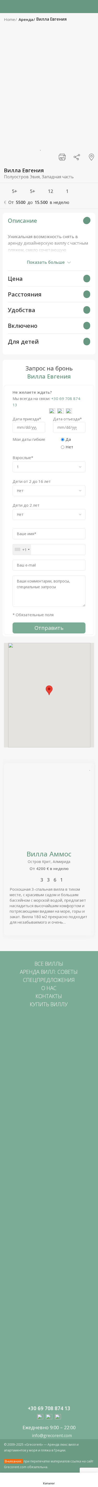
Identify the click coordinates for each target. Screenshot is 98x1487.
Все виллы (48, 963)
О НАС (48, 988)
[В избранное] (40, 147)
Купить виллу (49, 1004)
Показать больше (46, 262)
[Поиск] (92, 6)
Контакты (49, 996)
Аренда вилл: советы (49, 971)
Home (10, 19)
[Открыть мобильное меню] (6, 6)
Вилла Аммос (49, 854)
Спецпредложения (49, 979)
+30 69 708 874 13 (49, 1408)
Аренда (26, 19)
